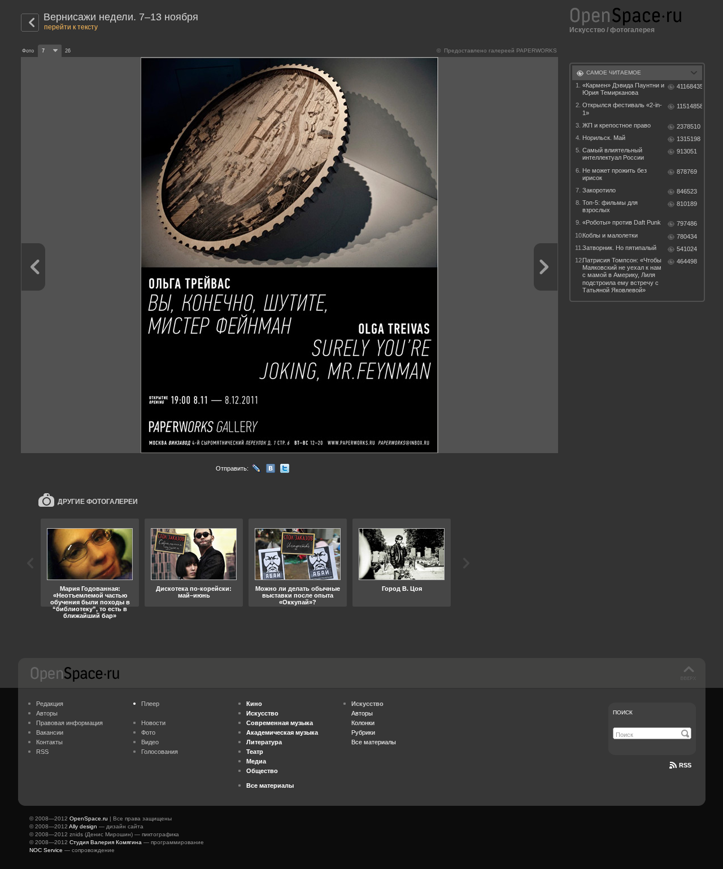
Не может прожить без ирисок (614, 174)
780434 (687, 236)
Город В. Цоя (402, 588)
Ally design (83, 826)
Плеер (150, 703)
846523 (687, 191)
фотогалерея (632, 30)
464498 (687, 261)
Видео (150, 742)
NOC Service (46, 850)
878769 (687, 171)
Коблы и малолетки (610, 235)
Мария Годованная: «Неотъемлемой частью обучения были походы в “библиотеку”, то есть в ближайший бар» (90, 602)
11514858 (689, 106)
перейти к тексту (71, 27)
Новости (153, 722)
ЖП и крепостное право (616, 125)
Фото (148, 732)
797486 (687, 223)
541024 (687, 248)
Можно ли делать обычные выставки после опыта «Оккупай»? (297, 595)
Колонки (362, 722)
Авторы (47, 713)
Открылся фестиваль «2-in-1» (622, 109)
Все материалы (373, 742)
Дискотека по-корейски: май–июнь (194, 592)
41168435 (689, 86)
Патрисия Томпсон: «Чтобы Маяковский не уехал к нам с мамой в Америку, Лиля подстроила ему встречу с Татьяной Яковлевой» (621, 275)
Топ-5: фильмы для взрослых (610, 206)
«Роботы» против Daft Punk (621, 222)
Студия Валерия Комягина (105, 842)
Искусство (587, 30)
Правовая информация (69, 722)
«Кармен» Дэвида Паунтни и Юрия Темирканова (623, 89)
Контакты (49, 742)
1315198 (688, 138)
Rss (685, 765)
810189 (687, 203)
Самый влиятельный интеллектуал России (613, 154)
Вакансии (49, 732)
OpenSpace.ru (88, 818)
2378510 (688, 126)
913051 (687, 151)
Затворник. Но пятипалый (619, 247)
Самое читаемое (613, 72)
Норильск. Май (603, 137)
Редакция (49, 703)
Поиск (623, 712)
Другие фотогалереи (98, 502)
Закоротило (599, 190)
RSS (42, 751)
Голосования (159, 751)
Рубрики (363, 732)
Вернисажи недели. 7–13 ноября (120, 17)
